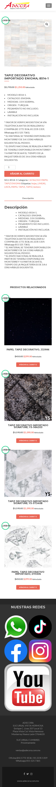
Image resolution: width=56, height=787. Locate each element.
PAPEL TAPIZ (18, 186)
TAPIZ (29, 186)
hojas (34, 183)
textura (36, 186)
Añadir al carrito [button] (28, 365)
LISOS (7, 186)
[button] (46, 24)
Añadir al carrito (22, 174)
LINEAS (41, 183)
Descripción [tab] (28, 198)
